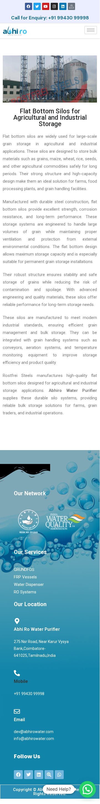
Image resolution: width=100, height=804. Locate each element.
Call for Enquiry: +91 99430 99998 (50, 18)
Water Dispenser (29, 584)
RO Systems (25, 591)
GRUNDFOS (24, 569)
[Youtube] (45, 6)
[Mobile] (17, 673)
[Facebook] (28, 6)
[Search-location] (49, 774)
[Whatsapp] (59, 774)
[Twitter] (37, 6)
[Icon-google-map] (71, 6)
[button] (87, 789)
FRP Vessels (25, 577)
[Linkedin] (62, 6)
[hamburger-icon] (90, 30)
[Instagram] (54, 6)
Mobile (21, 681)
